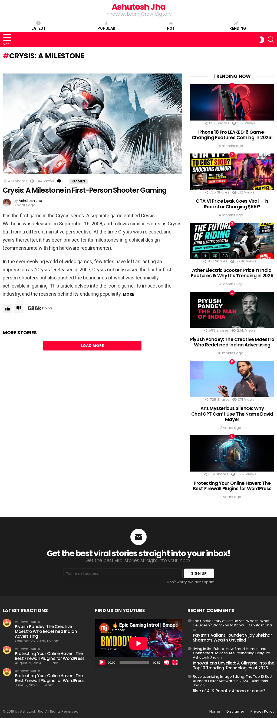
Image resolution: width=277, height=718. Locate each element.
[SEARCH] (271, 39)
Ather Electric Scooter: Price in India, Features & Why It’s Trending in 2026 (232, 273)
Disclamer (235, 711)
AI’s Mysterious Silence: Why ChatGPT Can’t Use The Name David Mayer (232, 414)
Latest (38, 28)
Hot (171, 28)
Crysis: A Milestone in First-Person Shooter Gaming (85, 190)
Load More (92, 345)
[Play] (102, 662)
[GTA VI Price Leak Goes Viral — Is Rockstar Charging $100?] (232, 171)
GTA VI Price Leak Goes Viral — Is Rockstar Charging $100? (232, 204)
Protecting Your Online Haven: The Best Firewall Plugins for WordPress (232, 486)
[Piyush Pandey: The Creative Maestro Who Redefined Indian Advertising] (232, 310)
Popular (106, 28)
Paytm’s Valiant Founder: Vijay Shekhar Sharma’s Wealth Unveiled (232, 637)
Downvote (19, 308)
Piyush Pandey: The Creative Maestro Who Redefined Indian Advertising (232, 342)
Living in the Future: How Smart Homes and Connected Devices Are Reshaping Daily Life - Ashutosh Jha (233, 653)
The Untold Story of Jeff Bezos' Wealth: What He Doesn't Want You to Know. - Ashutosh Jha (232, 623)
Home (214, 711)
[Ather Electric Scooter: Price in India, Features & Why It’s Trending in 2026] (232, 241)
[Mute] (166, 662)
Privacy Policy (262, 711)
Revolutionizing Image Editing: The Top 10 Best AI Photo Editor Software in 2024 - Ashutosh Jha (232, 681)
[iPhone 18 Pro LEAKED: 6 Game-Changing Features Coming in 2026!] (232, 102)
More (128, 294)
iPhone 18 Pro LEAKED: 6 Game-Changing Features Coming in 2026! (232, 135)
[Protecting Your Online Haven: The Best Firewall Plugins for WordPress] (232, 453)
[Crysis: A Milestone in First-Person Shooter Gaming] (92, 124)
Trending (236, 28)
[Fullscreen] (175, 662)
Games (78, 181)
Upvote (7, 308)
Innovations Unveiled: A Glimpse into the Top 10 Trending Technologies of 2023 (233, 665)
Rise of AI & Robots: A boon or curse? (229, 691)
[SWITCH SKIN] (262, 39)
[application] (138, 643)
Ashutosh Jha (139, 7)
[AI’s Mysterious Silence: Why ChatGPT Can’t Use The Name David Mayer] (232, 379)
